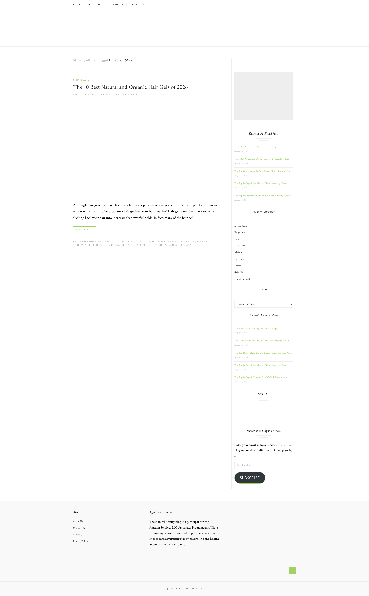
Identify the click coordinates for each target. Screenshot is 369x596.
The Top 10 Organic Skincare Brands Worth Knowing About (262, 195)
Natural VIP (117, 244)
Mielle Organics (96, 244)
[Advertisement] (264, 96)
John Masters (162, 241)
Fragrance (239, 232)
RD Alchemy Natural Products (172, 244)
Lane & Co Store (184, 241)
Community (116, 4)
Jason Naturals (140, 241)
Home (76, 4)
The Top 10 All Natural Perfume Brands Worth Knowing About (263, 171)
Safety (237, 265)
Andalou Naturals (87, 241)
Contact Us (137, 4)
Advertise (78, 534)
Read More (83, 229)
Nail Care (239, 259)
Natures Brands (138, 244)
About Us (78, 521)
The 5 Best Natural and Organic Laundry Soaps (255, 146)
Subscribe (250, 477)
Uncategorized (242, 279)
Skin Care (239, 272)
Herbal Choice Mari (114, 241)
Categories (93, 4)
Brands (263, 289)
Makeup (238, 252)
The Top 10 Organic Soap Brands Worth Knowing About (260, 183)
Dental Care (240, 226)
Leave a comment (131, 94)
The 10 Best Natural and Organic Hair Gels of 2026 (130, 87)
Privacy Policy (80, 541)
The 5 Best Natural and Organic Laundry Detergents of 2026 (261, 158)
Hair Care (82, 79)
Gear (237, 239)
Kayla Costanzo (83, 94)
